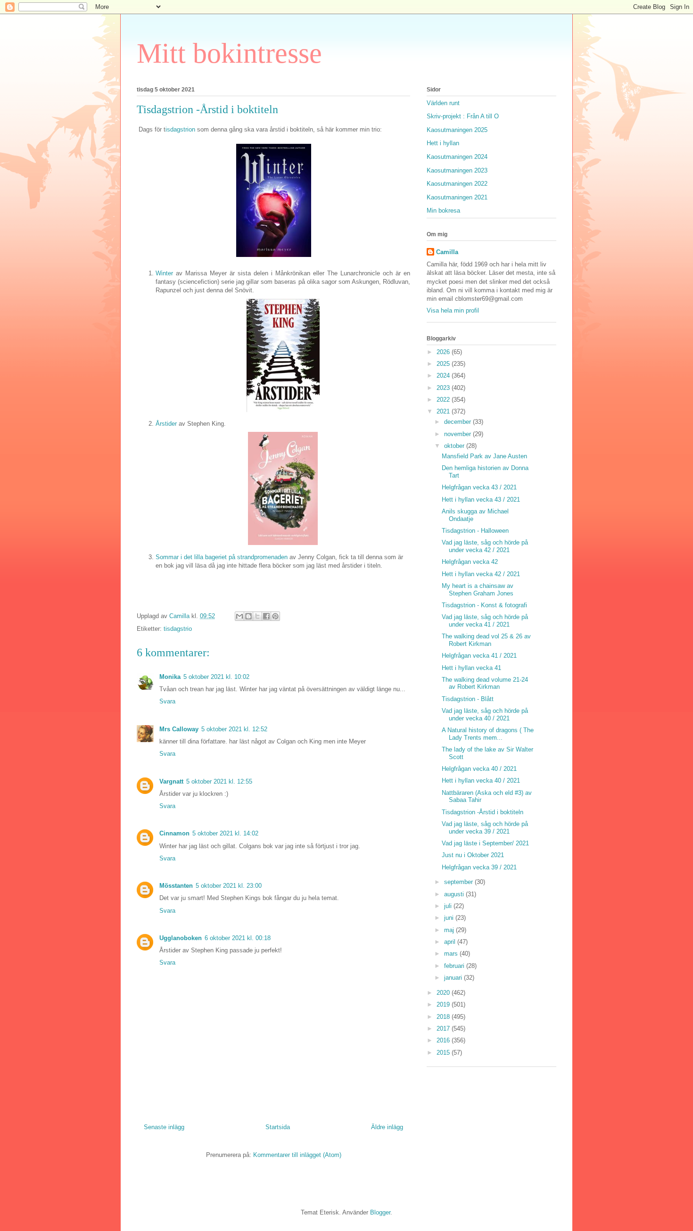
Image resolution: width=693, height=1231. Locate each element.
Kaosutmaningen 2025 (457, 129)
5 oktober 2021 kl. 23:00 (229, 885)
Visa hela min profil (453, 310)
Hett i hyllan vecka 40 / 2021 (481, 780)
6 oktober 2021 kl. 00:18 (238, 938)
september (459, 881)
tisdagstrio (178, 628)
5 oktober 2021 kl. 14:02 (225, 833)
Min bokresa (443, 210)
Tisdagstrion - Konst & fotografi (484, 605)
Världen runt (443, 103)
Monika (170, 676)
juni (449, 917)
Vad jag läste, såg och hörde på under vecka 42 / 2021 (485, 546)
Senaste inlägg (164, 1127)
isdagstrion (181, 129)
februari (455, 965)
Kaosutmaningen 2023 (457, 170)
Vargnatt (171, 781)
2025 (444, 363)
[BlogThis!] (248, 616)
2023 (444, 387)
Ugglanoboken (180, 938)
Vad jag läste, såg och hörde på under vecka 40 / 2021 (485, 714)
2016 (444, 1040)
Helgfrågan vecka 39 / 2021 (479, 867)
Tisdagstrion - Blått (468, 698)
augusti (455, 894)
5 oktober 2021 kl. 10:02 (216, 676)
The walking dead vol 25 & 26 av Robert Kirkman (486, 640)
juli (449, 905)
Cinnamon (174, 833)
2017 (444, 1028)
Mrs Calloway (178, 729)
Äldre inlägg (387, 1127)
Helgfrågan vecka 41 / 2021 (479, 655)
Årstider (167, 423)
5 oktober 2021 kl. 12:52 (234, 729)
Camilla (447, 252)
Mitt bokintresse (229, 53)
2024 (444, 375)
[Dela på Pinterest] (275, 616)
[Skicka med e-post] (239, 616)
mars (452, 953)
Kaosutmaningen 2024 (457, 156)
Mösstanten (176, 885)
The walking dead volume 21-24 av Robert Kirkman (485, 683)
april (450, 941)
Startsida (277, 1127)
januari (454, 977)
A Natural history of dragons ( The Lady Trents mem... (488, 734)
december (458, 421)
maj (450, 930)
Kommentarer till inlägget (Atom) (297, 1154)
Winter (164, 273)
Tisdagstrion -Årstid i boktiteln (482, 812)
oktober (455, 445)
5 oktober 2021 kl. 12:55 (219, 781)
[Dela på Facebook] (266, 616)
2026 (444, 351)
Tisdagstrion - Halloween (475, 530)
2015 (444, 1052)
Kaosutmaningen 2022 (457, 183)
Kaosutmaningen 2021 (457, 197)
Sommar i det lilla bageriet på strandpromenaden (222, 557)
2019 (444, 1004)
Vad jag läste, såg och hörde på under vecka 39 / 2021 (485, 827)
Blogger (380, 1212)
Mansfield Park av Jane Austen (484, 456)
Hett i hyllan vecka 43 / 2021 (481, 499)
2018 (444, 1016)
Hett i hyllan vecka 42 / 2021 (481, 574)
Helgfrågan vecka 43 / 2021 (479, 487)
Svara (167, 701)
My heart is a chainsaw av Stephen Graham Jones (477, 589)
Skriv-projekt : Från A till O (463, 116)
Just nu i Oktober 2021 (473, 855)
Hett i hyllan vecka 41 (471, 667)
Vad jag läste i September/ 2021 (485, 843)
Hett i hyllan (443, 143)
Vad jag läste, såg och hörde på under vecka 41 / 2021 (485, 620)
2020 (444, 992)
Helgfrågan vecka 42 (470, 561)
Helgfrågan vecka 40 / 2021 (479, 768)
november (458, 434)
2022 (444, 399)
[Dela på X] (257, 616)
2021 (444, 411)
